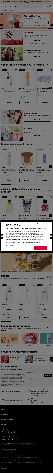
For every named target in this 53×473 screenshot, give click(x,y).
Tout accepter (41, 248)
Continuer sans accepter (43, 223)
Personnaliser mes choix (25, 248)
